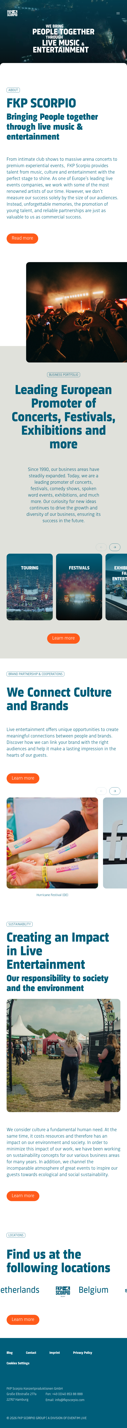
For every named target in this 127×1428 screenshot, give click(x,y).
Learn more (63, 638)
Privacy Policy (82, 1353)
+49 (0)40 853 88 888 (67, 1394)
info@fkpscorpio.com (70, 1400)
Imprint (54, 1353)
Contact (31, 1353)
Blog (10, 1353)
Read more (22, 238)
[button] (114, 547)
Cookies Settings (18, 1363)
